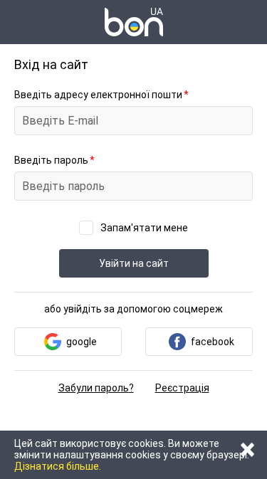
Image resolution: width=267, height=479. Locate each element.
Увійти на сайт (134, 263)
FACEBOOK (212, 341)
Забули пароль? (96, 388)
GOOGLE (81, 341)
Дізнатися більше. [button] (57, 466)
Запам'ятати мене (144, 227)
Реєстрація (182, 388)
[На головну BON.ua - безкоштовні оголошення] (134, 22)
